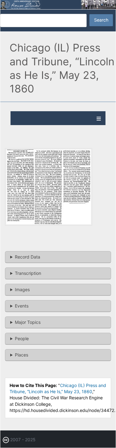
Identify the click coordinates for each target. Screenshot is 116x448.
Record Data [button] (27, 256)
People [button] (22, 338)
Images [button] (22, 289)
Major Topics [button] (28, 322)
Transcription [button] (28, 273)
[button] (48, 223)
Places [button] (21, 354)
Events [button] (21, 305)
